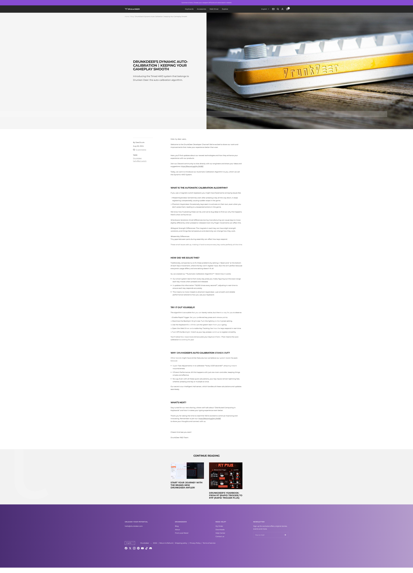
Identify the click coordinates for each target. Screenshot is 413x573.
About (177, 530)
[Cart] (287, 9)
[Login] (282, 9)
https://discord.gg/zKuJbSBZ (192, 166)
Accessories (201, 9)
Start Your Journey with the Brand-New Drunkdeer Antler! (186, 485)
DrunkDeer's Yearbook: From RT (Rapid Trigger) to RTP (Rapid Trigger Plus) (225, 495)
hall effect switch (139, 161)
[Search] (278, 9)
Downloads (220, 530)
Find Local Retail (181, 533)
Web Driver (214, 9)
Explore (225, 9)
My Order (219, 526)
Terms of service (209, 543)
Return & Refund (166, 543)
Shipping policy (181, 543)
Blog (132, 16)
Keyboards (189, 9)
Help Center (220, 533)
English (264, 9)
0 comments (141, 150)
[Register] (285, 535)
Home (127, 16)
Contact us (220, 536)
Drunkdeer (137, 158)
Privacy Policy (195, 543)
